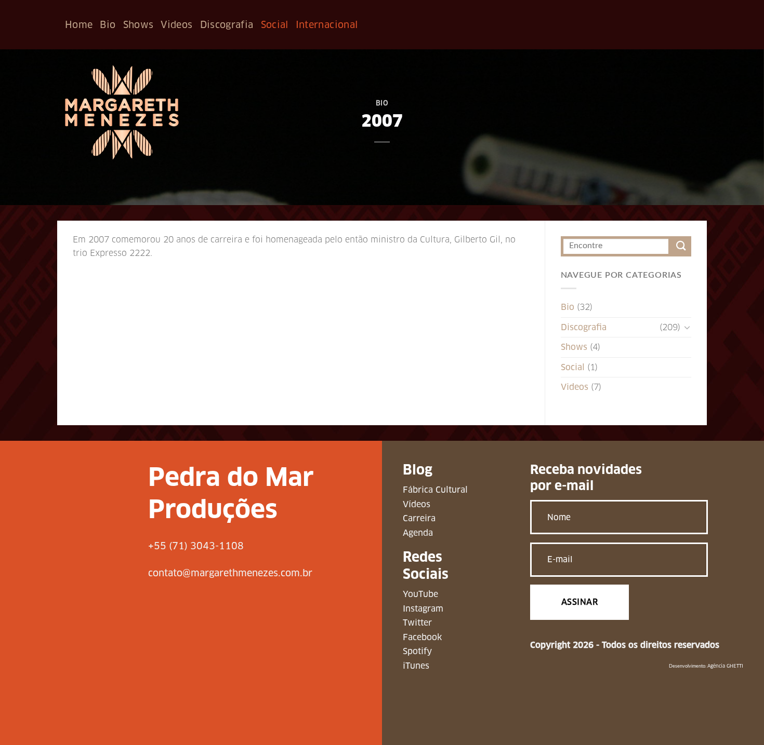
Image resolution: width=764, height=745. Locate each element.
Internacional (327, 25)
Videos (176, 25)
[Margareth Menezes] (122, 112)
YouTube (420, 594)
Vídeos (416, 504)
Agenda (418, 532)
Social (274, 25)
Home (79, 25)
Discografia (227, 25)
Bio (107, 25)
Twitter (417, 622)
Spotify (417, 651)
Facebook (422, 637)
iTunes (416, 665)
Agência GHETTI (725, 666)
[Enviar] (681, 246)
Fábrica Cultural (435, 489)
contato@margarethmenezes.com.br (230, 573)
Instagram (423, 608)
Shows (138, 25)
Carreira (419, 518)
